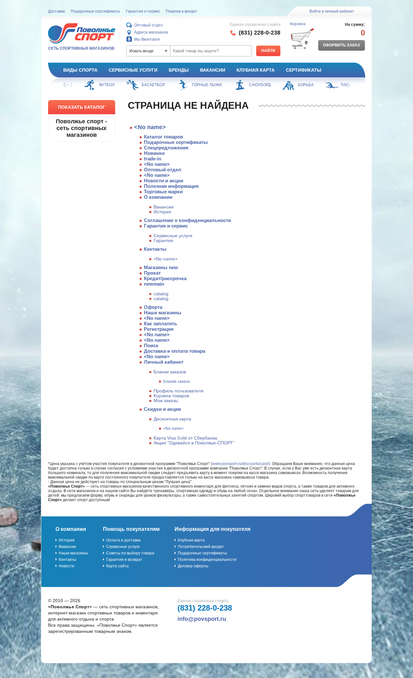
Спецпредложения (166, 147)
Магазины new (161, 267)
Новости (66, 566)
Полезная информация (171, 186)
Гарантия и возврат (124, 559)
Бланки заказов (170, 371)
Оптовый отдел (148, 25)
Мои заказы (166, 400)
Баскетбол (145, 85)
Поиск (151, 345)
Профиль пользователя (179, 391)
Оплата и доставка (123, 540)
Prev (66, 85)
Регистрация (159, 329)
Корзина (298, 24)
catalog (161, 293)
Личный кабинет (163, 362)
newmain (154, 284)
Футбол (99, 85)
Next (347, 85)
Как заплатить (160, 323)
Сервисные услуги (133, 70)
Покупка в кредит (181, 11)
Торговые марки (163, 191)
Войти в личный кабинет (331, 11)
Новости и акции (163, 180)
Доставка (56, 11)
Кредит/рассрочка (165, 278)
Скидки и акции (162, 409)
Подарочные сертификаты (95, 11)
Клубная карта (256, 70)
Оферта (153, 307)
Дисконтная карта (172, 419)
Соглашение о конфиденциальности (187, 220)
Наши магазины (162, 312)
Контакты (155, 249)
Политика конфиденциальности (207, 559)
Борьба (298, 85)
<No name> (150, 127)
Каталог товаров (163, 136)
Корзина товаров (171, 395)
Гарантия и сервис (143, 11)
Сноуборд (252, 85)
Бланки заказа (176, 381)
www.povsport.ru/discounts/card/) (241, 463)
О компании (158, 197)
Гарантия (163, 240)
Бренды (179, 70)
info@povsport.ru (201, 619)
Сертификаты (303, 70)
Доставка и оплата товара (174, 351)
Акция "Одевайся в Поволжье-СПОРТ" (194, 442)
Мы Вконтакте (147, 39)
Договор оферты (193, 566)
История (162, 211)
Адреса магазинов (151, 32)
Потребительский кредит (201, 546)
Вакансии (212, 70)
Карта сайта (117, 566)
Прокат (152, 273)
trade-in (152, 158)
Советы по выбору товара (130, 553)
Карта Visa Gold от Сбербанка (185, 438)
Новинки (154, 153)
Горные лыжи (199, 85)
